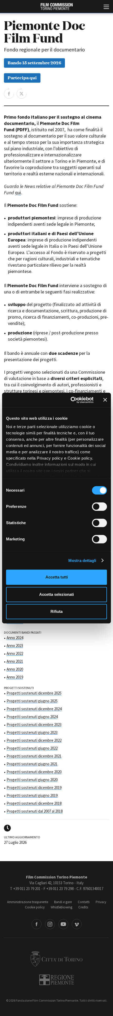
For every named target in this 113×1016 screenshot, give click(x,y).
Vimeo (77, 924)
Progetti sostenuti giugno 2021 (32, 763)
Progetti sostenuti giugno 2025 (32, 700)
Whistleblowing (61, 907)
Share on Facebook (9, 93)
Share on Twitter (22, 93)
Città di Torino (56, 959)
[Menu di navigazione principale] (106, 7)
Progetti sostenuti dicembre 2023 (34, 724)
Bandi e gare (63, 902)
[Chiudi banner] (105, 400)
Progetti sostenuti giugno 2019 (32, 795)
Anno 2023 (15, 645)
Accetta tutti (56, 577)
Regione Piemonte (56, 980)
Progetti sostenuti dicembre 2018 (34, 803)
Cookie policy (35, 907)
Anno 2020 (15, 669)
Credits (83, 907)
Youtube (63, 924)
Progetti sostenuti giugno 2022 (32, 748)
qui (18, 192)
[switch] (99, 506)
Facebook (37, 924)
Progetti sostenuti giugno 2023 (32, 732)
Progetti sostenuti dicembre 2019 (34, 787)
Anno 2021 (15, 661)
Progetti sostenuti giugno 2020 (32, 779)
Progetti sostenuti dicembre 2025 (34, 693)
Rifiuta (56, 611)
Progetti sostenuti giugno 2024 (32, 716)
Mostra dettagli (82, 560)
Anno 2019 (15, 677)
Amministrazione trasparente (27, 902)
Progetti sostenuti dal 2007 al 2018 (35, 811)
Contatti (84, 902)
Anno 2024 (15, 637)
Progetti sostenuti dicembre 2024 (34, 708)
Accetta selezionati (56, 594)
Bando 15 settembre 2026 (34, 62)
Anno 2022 (15, 653)
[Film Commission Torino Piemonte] (56, 6)
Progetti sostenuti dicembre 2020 (34, 771)
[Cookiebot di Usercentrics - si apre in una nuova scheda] (71, 400)
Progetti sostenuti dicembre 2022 (34, 740)
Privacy (101, 902)
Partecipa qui (22, 77)
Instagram (50, 924)
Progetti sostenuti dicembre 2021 (34, 756)
